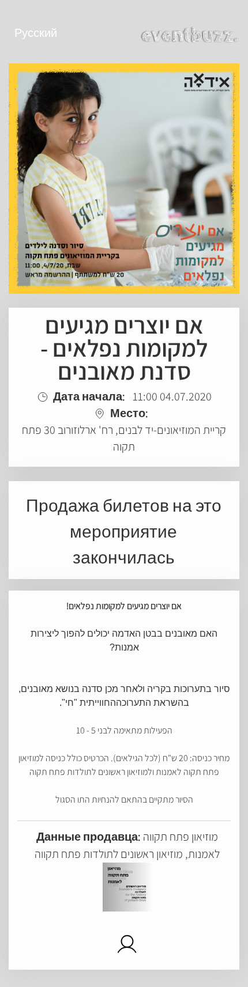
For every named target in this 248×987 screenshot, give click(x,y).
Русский (35, 32)
